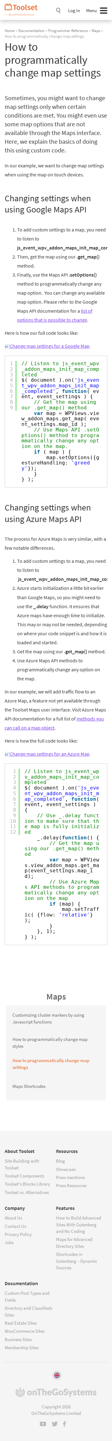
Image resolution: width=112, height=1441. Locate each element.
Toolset (23, 10)
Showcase (66, 1169)
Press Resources (71, 1185)
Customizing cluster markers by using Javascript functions (48, 1018)
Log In (74, 10)
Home (10, 30)
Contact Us (15, 1226)
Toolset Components (24, 1176)
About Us (13, 1218)
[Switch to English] (57, 1375)
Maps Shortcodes (28, 1086)
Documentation (31, 30)
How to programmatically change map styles (49, 1042)
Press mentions (70, 1177)
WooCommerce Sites (24, 1331)
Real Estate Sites (21, 1323)
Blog (60, 1161)
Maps (95, 30)
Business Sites (18, 1339)
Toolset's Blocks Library (27, 1184)
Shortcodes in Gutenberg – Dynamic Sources (76, 1261)
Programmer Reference (68, 30)
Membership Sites (22, 1347)
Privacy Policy (18, 1234)
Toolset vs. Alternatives (27, 1192)
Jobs (9, 1242)
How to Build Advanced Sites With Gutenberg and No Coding (78, 1224)
